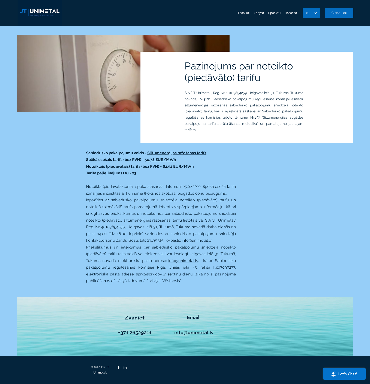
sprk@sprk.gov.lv (151, 274)
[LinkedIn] (125, 367)
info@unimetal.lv (197, 240)
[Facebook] (118, 367)
